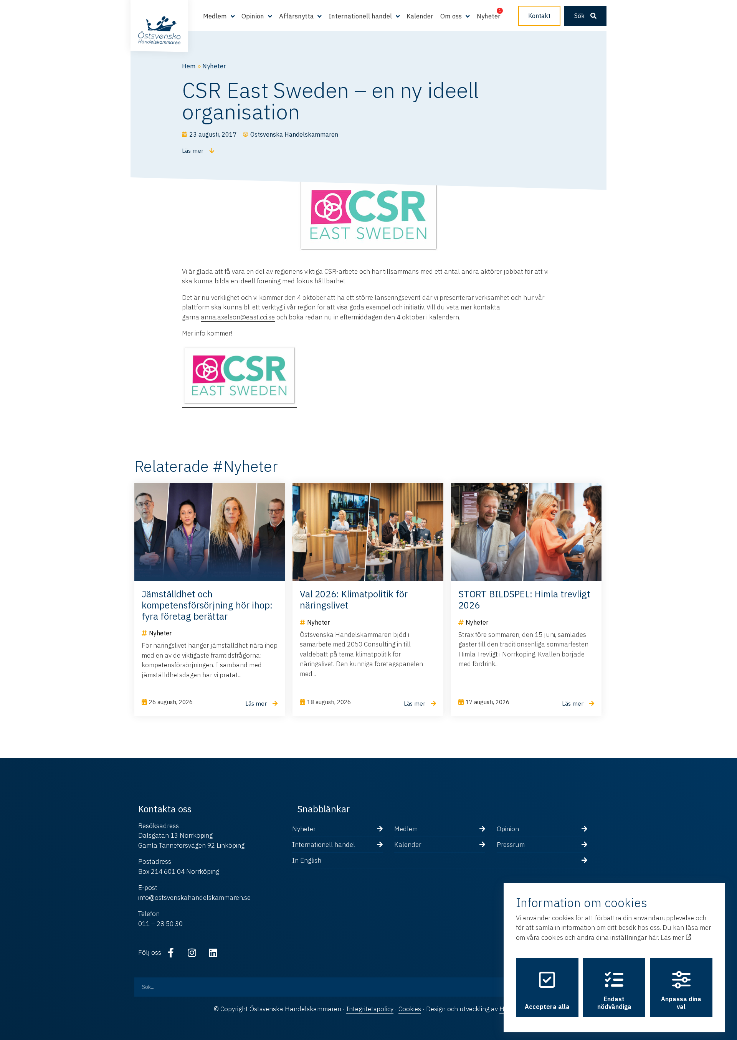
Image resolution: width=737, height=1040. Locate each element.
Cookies (409, 1009)
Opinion (508, 829)
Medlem (406, 829)
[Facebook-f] (170, 952)
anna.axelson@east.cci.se (238, 317)
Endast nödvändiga (614, 1002)
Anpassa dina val (681, 1002)
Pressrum (511, 844)
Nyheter (489, 16)
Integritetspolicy (369, 1009)
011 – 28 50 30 (160, 923)
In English (306, 860)
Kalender (420, 16)
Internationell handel (323, 844)
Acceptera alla (547, 1006)
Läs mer (673, 937)
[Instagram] (192, 952)
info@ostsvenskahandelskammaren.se (194, 897)
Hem (189, 66)
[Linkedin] (213, 952)
